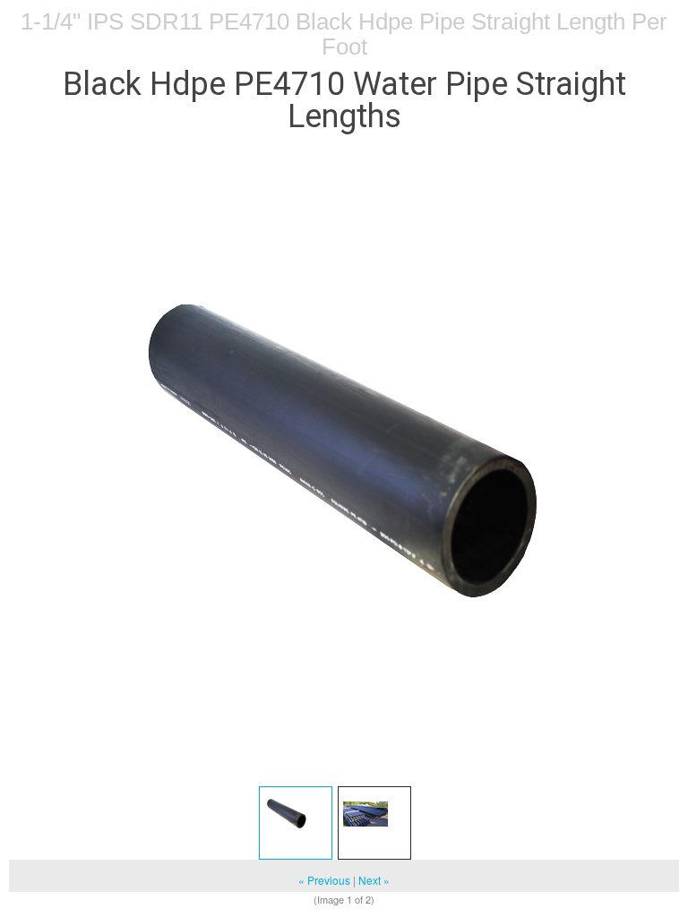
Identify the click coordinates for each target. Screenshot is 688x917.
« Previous (324, 879)
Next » (374, 879)
